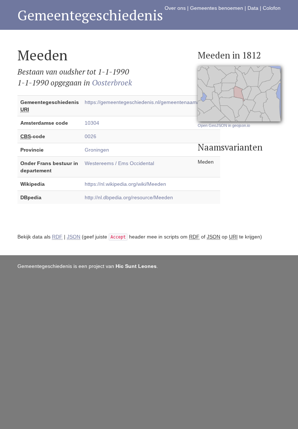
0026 (90, 136)
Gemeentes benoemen (216, 8)
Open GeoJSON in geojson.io (224, 125)
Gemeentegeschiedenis (90, 15)
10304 (92, 123)
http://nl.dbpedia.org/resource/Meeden (129, 197)
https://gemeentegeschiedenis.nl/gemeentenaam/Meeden (151, 102)
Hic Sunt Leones (136, 266)
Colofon (272, 8)
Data (252, 8)
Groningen (97, 150)
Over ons (175, 8)
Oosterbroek (112, 82)
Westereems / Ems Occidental (119, 163)
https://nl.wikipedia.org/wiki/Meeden (125, 184)
